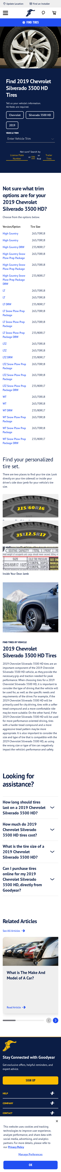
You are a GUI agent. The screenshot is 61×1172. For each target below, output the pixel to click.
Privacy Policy (16, 1147)
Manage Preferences (30, 1154)
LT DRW (7, 304)
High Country (10, 233)
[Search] (43, 13)
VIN (33, 156)
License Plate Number (17, 157)
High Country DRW (13, 247)
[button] (31, 975)
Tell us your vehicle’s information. (23, 103)
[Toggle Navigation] (5, 13)
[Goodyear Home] (30, 13)
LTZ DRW (8, 357)
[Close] (57, 1121)
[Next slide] (55, 1020)
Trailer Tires (49, 157)
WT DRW (7, 410)
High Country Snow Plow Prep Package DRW (14, 279)
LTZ (5, 343)
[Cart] (54, 13)
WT (4, 396)
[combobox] (15, 115)
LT (4, 290)
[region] (30, 1144)
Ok (30, 1165)
